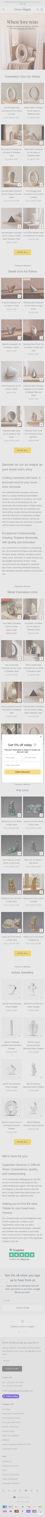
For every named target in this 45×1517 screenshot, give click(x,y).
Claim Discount (22, 772)
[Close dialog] (40, 736)
